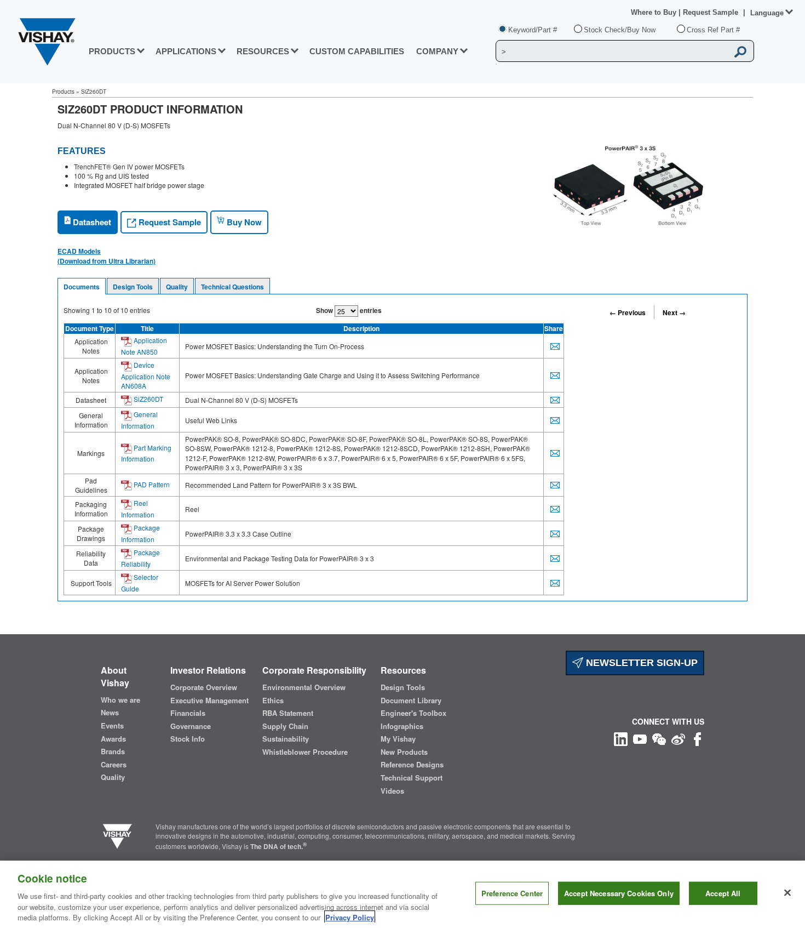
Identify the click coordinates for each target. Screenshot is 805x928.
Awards (113, 739)
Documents (82, 287)
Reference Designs (412, 765)
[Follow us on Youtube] (640, 737)
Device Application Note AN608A (145, 375)
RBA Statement (287, 713)
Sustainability (285, 739)
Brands (113, 751)
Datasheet (91, 222)
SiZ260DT (147, 398)
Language (767, 13)
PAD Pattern (151, 484)
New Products (404, 752)
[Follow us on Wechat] (659, 737)
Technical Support (411, 778)
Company (437, 51)
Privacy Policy (349, 917)
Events (112, 726)
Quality (177, 287)
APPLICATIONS (186, 51)
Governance (190, 726)
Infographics (402, 726)
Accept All (722, 893)
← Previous (628, 312)
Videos (392, 791)
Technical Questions (232, 287)
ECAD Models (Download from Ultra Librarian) (107, 256)
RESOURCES (263, 51)
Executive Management (209, 700)
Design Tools (133, 287)
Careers (114, 765)
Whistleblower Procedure (305, 752)
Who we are (120, 700)
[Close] (787, 893)
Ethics (273, 700)
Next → (674, 312)
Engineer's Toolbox (413, 713)
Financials (187, 713)
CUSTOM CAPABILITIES (356, 51)
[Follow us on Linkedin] (621, 737)
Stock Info (187, 739)
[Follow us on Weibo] (678, 737)
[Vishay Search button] (740, 51)
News (110, 713)
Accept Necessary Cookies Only (619, 893)
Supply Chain (285, 726)
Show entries (349, 310)
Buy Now (243, 222)
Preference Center (512, 893)
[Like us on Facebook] (697, 737)
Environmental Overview (304, 687)
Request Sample (168, 222)
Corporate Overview (203, 687)
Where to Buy (655, 12)
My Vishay (398, 739)
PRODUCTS (112, 51)
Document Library (411, 700)
